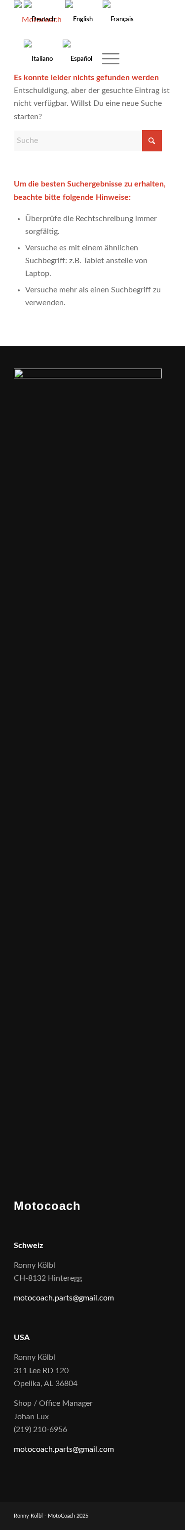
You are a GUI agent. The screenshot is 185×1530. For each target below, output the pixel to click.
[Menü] (105, 59)
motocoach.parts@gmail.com (64, 1298)
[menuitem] (105, 59)
